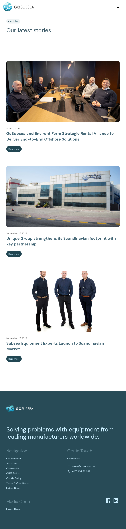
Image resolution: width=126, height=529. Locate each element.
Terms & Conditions (17, 483)
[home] (18, 6)
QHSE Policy (13, 473)
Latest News (13, 488)
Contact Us (12, 468)
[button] (118, 7)
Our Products (14, 458)
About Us (11, 463)
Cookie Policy (13, 478)
